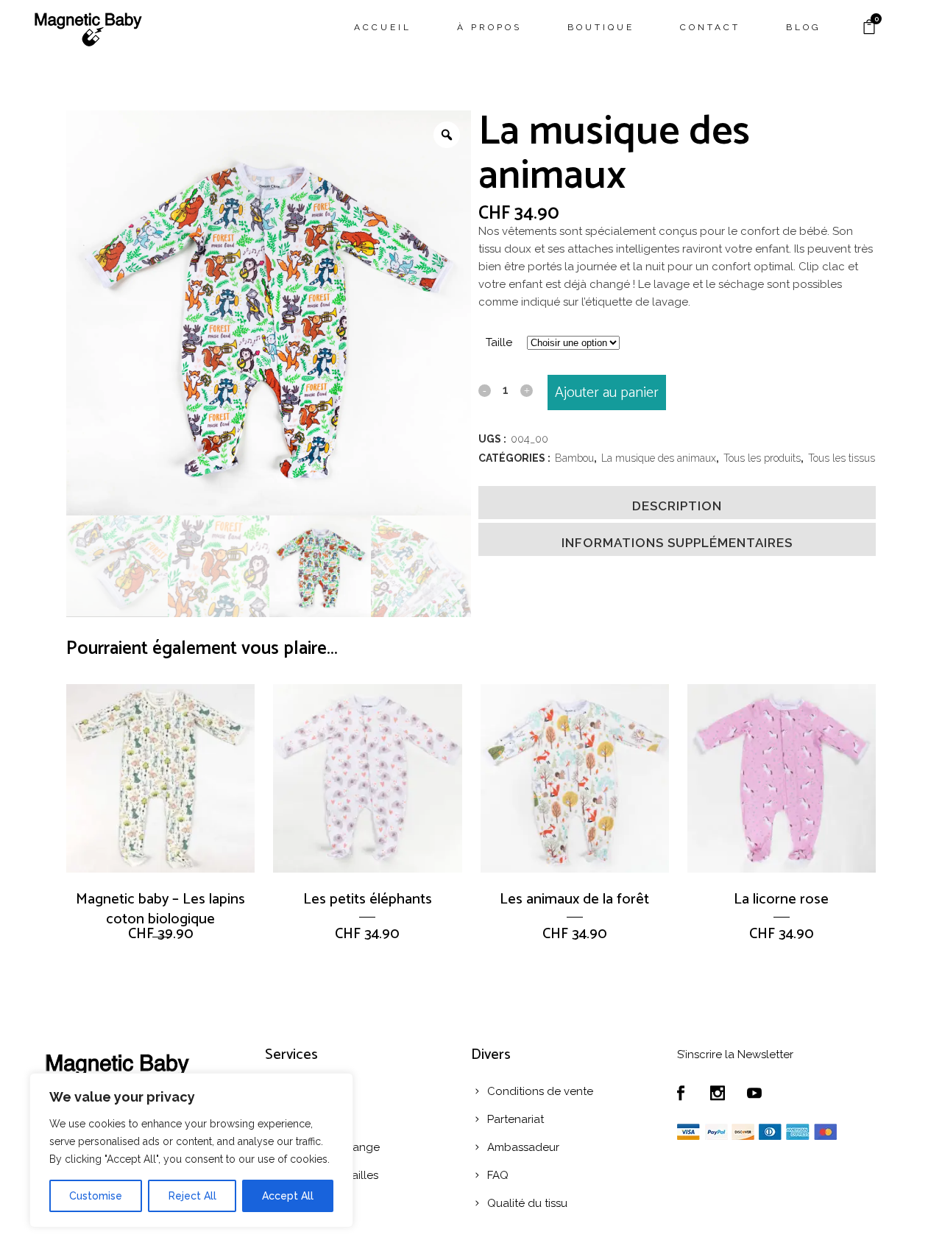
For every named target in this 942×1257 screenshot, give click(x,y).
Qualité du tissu (527, 1203)
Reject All (192, 1196)
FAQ (498, 1175)
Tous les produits (762, 458)
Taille (499, 342)
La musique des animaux (658, 458)
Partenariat (515, 1119)
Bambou (574, 458)
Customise (95, 1196)
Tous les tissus (841, 458)
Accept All (288, 1196)
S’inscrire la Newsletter (735, 1054)
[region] (191, 1150)
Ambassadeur (523, 1147)
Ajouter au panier (607, 393)
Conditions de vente (540, 1091)
